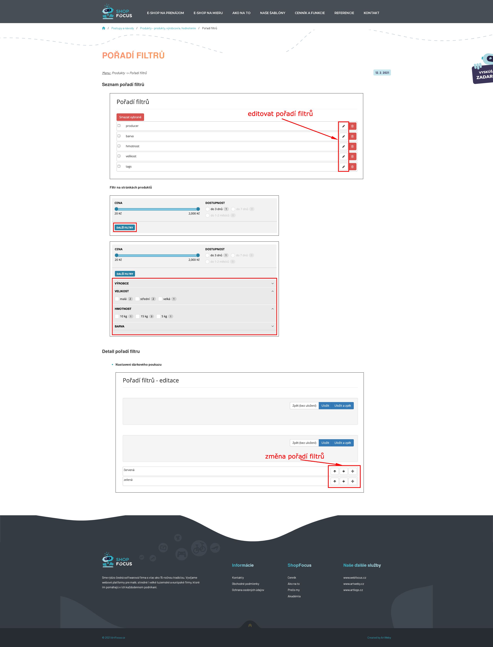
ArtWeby (386, 637)
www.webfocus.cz (354, 577)
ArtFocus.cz (118, 637)
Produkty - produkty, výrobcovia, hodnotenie (168, 28)
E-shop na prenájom (165, 13)
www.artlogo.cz (353, 590)
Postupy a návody (122, 28)
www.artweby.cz (353, 583)
